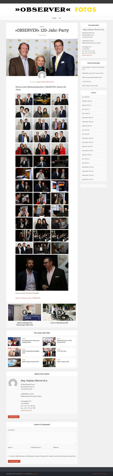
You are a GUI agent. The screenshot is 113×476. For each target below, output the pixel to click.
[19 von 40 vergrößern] (27, 170)
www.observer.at (26, 410)
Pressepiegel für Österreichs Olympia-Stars (30, 341)
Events (42, 27)
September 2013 (87, 175)
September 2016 (87, 167)
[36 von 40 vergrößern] (63, 232)
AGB (99, 473)
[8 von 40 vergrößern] (45, 120)
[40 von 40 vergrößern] (63, 257)
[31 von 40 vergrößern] (27, 220)
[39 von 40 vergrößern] (63, 244)
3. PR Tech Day (61, 351)
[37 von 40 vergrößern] (27, 244)
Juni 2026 (85, 97)
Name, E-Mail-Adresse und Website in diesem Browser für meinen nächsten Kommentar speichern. (43, 456)
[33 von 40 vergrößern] (63, 220)
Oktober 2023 (86, 126)
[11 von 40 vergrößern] (45, 133)
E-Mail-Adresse (36, 447)
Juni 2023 (85, 130)
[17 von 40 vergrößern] (45, 158)
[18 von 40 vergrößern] (63, 158)
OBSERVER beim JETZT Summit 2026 (64, 341)
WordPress (35, 474)
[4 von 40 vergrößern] (27, 108)
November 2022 (86, 142)
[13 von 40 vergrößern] (27, 145)
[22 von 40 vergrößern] (27, 182)
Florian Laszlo (27, 298)
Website (56, 447)
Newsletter (29, 293)
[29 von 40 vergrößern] (45, 207)
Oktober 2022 (86, 146)
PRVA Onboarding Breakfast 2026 (92, 77)
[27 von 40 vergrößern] (63, 195)
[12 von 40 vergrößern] (63, 133)
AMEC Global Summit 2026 (30, 361)
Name (10, 447)
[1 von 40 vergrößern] (27, 96)
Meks (23, 474)
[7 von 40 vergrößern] (27, 120)
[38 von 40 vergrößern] (45, 244)
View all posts (14, 417)
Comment (11, 430)
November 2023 (86, 121)
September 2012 (87, 179)
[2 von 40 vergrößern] (45, 96)
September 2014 (87, 171)
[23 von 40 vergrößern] (45, 182)
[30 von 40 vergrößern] (63, 207)
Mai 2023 (84, 134)
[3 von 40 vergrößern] (63, 96)
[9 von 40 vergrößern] (63, 120)
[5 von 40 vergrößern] (45, 108)
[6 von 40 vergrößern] (63, 108)
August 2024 (85, 105)
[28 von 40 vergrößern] (27, 207)
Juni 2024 (85, 109)
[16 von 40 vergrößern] (27, 158)
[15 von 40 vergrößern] (63, 145)
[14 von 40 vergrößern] (45, 145)
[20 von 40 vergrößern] (45, 170)
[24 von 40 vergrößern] (63, 182)
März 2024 (85, 113)
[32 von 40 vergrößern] (45, 220)
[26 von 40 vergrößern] (45, 195)
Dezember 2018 (86, 150)
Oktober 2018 (86, 155)
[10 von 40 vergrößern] (27, 133)
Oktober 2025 (86, 101)
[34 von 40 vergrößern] (27, 232)
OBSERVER (36, 298)
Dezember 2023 (86, 117)
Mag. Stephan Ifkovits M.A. (45, 82)
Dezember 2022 (86, 138)
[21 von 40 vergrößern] (63, 170)
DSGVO (95, 473)
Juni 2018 (85, 159)
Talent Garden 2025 (63, 361)
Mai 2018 (84, 163)
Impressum (104, 473)
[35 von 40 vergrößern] (45, 232)
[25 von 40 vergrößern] (27, 195)
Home (54, 18)
